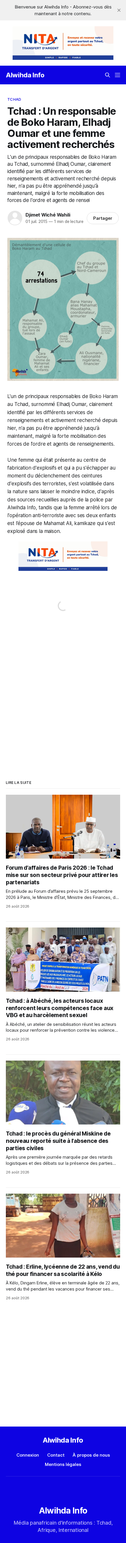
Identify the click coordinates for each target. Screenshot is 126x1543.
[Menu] (117, 75)
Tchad (14, 99)
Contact (55, 1455)
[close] (119, 10)
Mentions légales (63, 1464)
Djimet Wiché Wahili (47, 215)
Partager (102, 218)
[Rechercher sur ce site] (107, 75)
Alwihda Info (25, 75)
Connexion (27, 1455)
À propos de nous (91, 1455)
